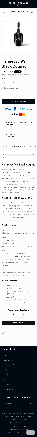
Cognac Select (11, 413)
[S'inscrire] (30, 403)
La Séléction (8, 360)
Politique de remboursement (19, 419)
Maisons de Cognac (11, 365)
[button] (4, 11)
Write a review (18, 323)
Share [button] (6, 333)
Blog (6, 379)
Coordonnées (27, 423)
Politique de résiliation (13, 433)
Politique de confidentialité (23, 416)
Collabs (6, 384)
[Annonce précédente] (4, 4)
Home (6, 355)
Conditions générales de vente (19, 429)
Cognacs (7, 370)
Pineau (6, 375)
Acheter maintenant (18, 101)
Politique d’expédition (19, 426)
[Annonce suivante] (33, 4)
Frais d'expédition (6, 74)
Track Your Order (10, 389)
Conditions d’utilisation (15, 423)
